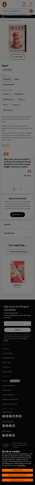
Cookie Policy (21, 465)
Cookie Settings (17, 470)
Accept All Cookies (17, 480)
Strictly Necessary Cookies (17, 475)
